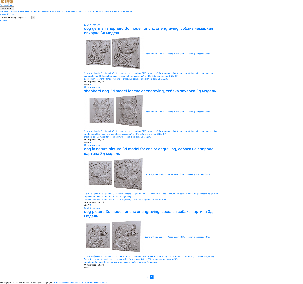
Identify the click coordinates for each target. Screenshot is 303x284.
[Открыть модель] (90, 84)
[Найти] (33, 17)
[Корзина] (1, 20)
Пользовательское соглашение (68, 282)
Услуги (3, 14)
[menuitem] (9, 11)
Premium (4, 5)
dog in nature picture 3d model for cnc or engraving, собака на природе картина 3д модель (126, 199)
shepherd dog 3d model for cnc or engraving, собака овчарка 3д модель (117, 137)
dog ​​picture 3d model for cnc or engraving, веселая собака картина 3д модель (120, 262)
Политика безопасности (95, 282)
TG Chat (10, 14)
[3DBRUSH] (7, 1)
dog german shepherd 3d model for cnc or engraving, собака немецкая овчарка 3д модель (126, 79)
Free (10, 5)
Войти (5, 20)
